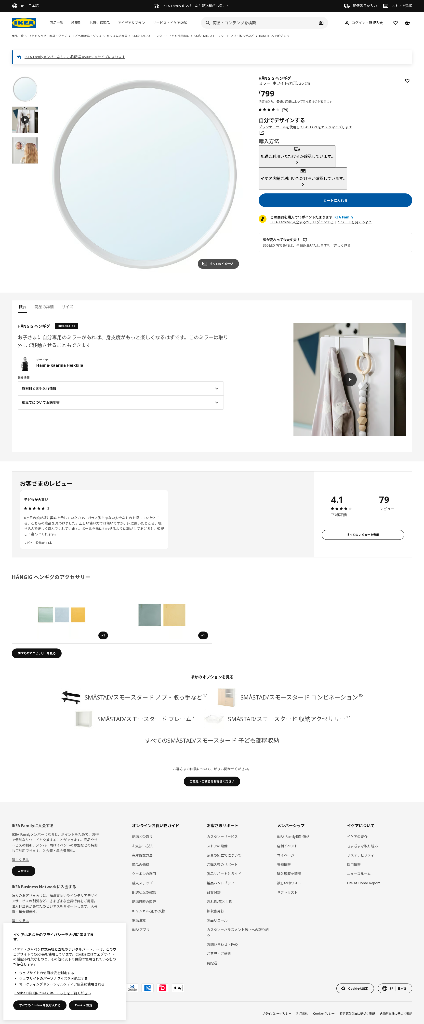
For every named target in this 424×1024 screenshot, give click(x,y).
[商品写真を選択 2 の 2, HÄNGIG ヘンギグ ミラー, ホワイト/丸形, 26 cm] (25, 150)
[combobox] (259, 23)
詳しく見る (20, 859)
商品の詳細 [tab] (44, 307)
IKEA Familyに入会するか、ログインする (302, 222)
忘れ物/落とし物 (219, 901)
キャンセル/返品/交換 (148, 911)
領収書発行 (215, 911)
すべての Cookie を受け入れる (40, 1005)
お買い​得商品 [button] (99, 22)
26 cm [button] (304, 83)
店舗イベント (287, 846)
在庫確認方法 (142, 855)
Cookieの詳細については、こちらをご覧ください (52, 993)
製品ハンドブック (220, 883)
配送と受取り (142, 836)
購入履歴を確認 (289, 873)
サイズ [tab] (67, 307)
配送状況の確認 (144, 892)
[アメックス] (147, 988)
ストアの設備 (217, 846)
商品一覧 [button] (56, 22)
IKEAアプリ (141, 929)
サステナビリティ (360, 855)
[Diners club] (132, 988)
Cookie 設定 (83, 1005)
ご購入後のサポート (222, 864)
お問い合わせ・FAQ (222, 944)
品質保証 (214, 892)
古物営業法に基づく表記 (396, 1013)
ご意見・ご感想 (219, 953)
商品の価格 (140, 864)
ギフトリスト (287, 892)
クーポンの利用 (144, 873)
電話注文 (139, 920)
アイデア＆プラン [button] (131, 22)
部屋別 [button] (76, 22)
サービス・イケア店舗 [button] (170, 22)
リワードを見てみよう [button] (355, 222)
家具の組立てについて (224, 855)
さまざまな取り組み (362, 846)
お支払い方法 (142, 846)
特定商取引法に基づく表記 (357, 1013)
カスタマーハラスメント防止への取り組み (238, 932)
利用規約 (302, 1013)
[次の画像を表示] (233, 174)
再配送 (212, 963)
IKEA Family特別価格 (293, 836)
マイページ (285, 855)
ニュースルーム (359, 873)
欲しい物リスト (289, 883)
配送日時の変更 (144, 901)
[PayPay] (163, 988)
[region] (144, 174)
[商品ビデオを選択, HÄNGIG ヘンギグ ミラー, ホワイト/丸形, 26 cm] (25, 120)
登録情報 (284, 864)
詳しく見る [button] (342, 245)
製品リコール (217, 920)
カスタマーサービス (222, 836)
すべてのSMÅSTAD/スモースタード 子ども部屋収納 (212, 740)
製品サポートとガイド (224, 873)
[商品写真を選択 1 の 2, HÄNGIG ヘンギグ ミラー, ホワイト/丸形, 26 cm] (25, 89)
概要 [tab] (22, 307)
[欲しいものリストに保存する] (407, 81)
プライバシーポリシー (277, 1013)
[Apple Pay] (178, 988)
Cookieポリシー (324, 1013)
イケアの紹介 (357, 836)
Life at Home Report (363, 883)
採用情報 (354, 864)
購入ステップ (142, 883)
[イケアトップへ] (24, 23)
